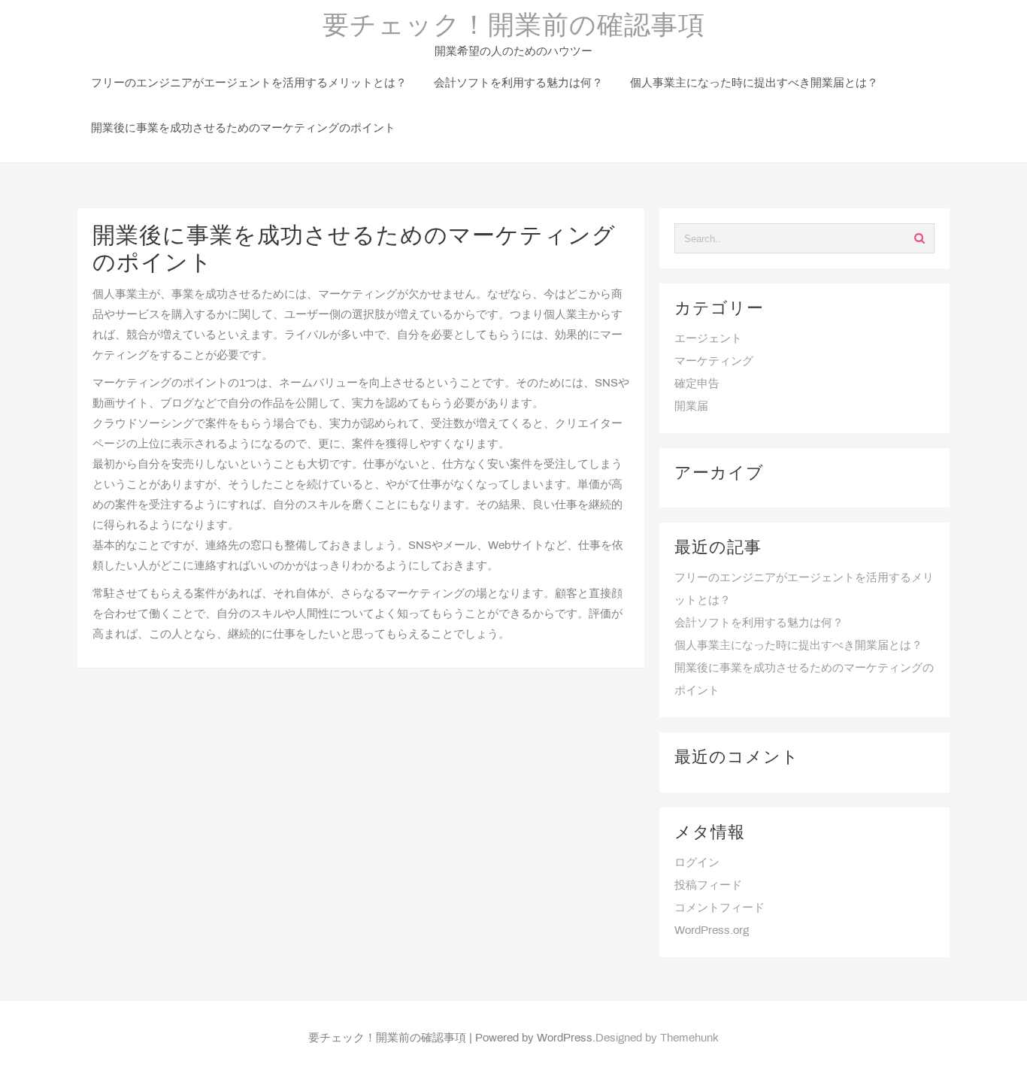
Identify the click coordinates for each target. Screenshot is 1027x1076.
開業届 (691, 407)
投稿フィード (708, 886)
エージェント (708, 339)
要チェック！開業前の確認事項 (514, 27)
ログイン (697, 863)
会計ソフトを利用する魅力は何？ (759, 623)
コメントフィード (719, 908)
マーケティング (713, 361)
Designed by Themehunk (657, 1038)
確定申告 (697, 384)
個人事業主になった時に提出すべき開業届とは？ (798, 646)
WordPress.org (711, 931)
